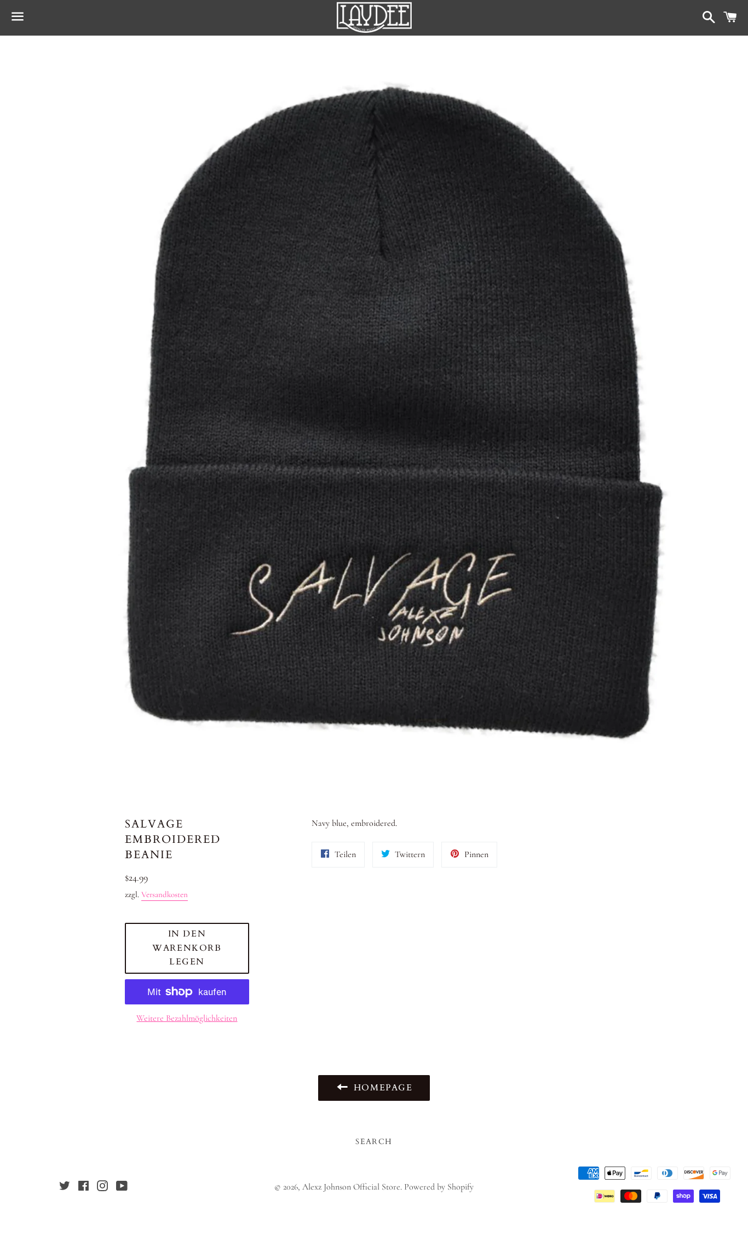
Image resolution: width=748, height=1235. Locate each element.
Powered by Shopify (439, 1186)
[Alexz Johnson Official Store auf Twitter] (64, 1187)
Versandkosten (164, 894)
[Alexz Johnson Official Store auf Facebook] (83, 1187)
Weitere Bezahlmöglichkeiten (186, 1018)
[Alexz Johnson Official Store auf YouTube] (122, 1187)
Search (373, 1141)
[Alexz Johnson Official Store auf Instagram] (102, 1187)
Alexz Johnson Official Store (351, 1186)
